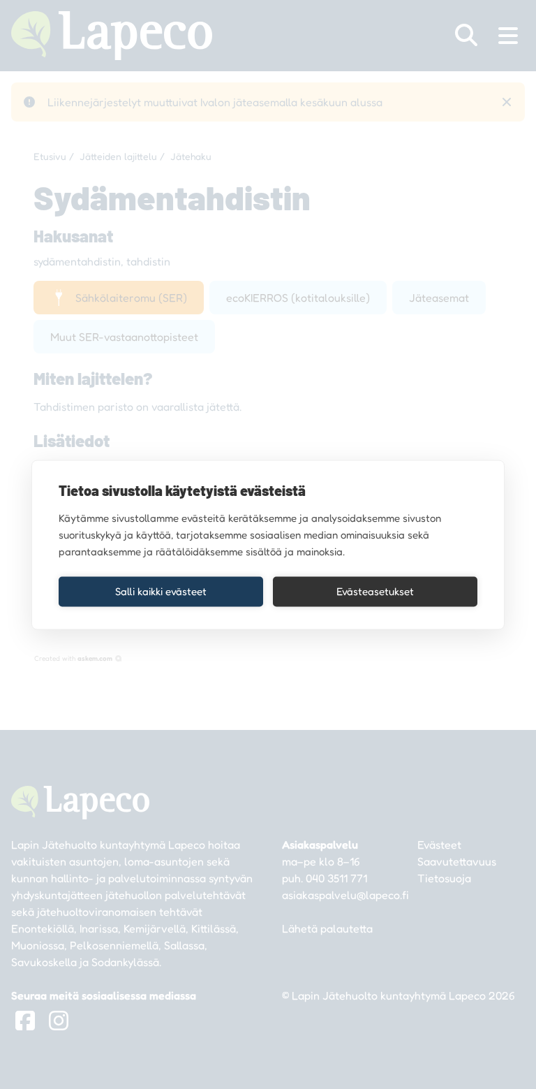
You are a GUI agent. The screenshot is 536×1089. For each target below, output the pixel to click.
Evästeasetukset (375, 591)
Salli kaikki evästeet (161, 591)
